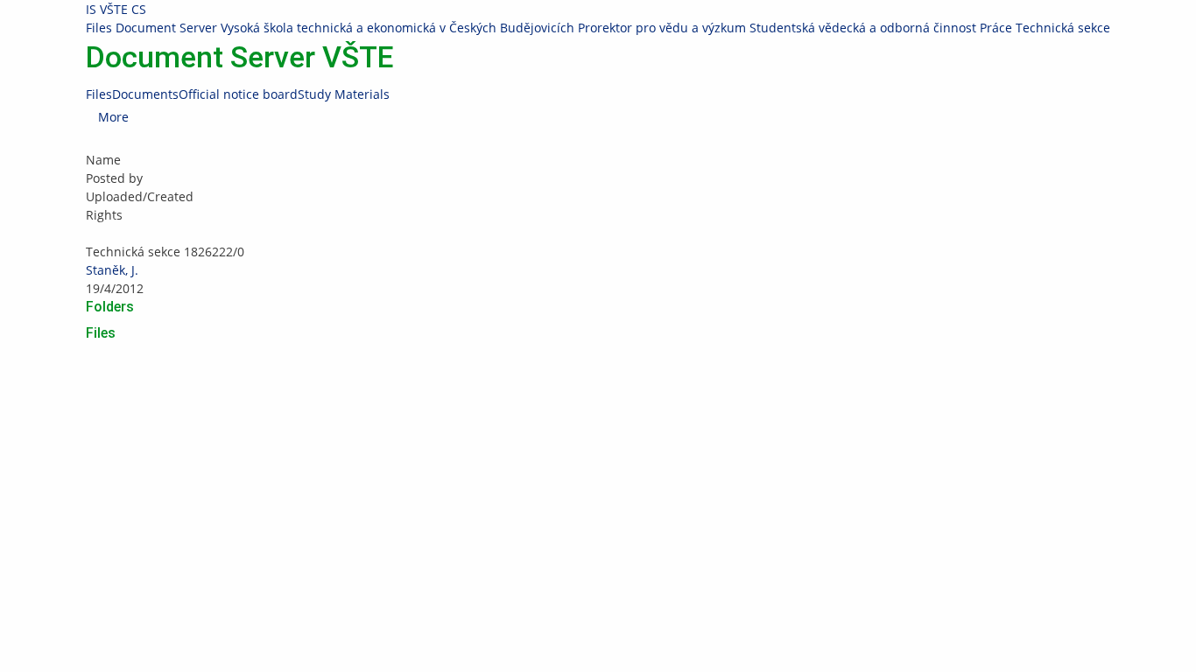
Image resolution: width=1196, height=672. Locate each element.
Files (99, 27)
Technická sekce (1063, 27)
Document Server (166, 27)
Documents (145, 94)
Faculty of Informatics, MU (262, 376)
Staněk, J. (112, 270)
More (113, 116)
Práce (996, 27)
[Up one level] (87, 233)
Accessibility (1015, 395)
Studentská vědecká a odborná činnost (862, 27)
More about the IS (926, 395)
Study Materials (344, 94)
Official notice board (238, 94)
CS (138, 9)
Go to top (26, 413)
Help (624, 376)
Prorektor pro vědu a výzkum (662, 27)
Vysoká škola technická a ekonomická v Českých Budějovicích (397, 27)
